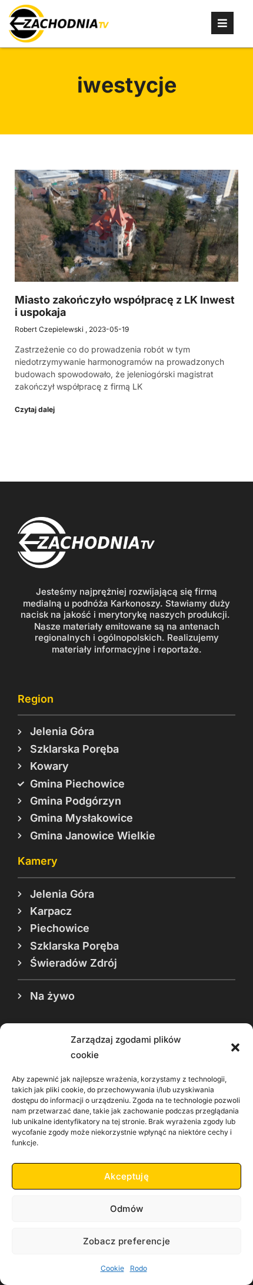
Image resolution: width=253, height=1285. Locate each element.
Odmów (127, 1208)
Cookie (112, 1268)
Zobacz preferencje (126, 1241)
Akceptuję (126, 1176)
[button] (235, 1047)
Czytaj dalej (35, 409)
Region (36, 699)
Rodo (138, 1268)
